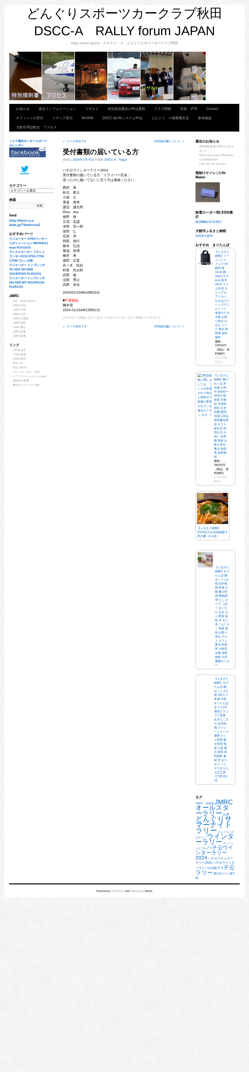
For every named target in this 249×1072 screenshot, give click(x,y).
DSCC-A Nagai (116, 159)
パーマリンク (152, 317)
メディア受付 (62, 117)
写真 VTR (188, 108)
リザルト (157, 76)
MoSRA (189, 76)
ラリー (91, 317)
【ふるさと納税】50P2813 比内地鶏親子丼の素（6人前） (212, 532)
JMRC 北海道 (205, 803)
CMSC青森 (19, 354)
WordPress (117, 890)
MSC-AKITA (20, 367)
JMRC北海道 (20, 318)
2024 (82, 317)
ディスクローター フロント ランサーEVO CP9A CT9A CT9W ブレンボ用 (28, 256)
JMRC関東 (19, 335)
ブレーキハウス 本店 (26, 371)
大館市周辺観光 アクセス (58, 76)
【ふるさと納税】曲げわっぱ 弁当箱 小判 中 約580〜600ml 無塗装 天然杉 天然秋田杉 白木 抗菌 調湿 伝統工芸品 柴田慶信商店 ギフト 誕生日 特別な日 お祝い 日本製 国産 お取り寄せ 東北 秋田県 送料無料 (221, 416)
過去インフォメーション (57, 108)
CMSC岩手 (19, 350)
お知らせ (23, 108)
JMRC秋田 (19, 358)
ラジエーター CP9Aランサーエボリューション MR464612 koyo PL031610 (28, 243)
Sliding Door (137, 890)
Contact (212, 108)
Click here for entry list (212, 163)
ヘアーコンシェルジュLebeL (30, 376)
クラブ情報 (124, 76)
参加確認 (205, 117)
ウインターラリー (215, 839)
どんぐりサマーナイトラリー (214, 824)
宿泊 (91, 76)
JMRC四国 (19, 322)
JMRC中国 (19, 305)
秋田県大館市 (204, 236)
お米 (226, 814)
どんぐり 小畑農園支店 (170, 117)
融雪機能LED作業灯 (209, 222)
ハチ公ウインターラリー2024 (214, 852)
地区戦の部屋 (21, 380)
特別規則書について (169, 141)
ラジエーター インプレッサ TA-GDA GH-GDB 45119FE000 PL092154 (27, 269)
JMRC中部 (19, 309)
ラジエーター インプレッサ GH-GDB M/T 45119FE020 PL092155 (27, 282)
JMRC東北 (19, 327)
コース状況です (75, 141)
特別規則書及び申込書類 (25, 76)
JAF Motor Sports (24, 300)
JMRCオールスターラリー (214, 807)
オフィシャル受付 (29, 117)
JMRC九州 (19, 314)
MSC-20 (18, 363)
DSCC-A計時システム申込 (122, 117)
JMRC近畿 (19, 331)
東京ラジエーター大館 (26, 384)
